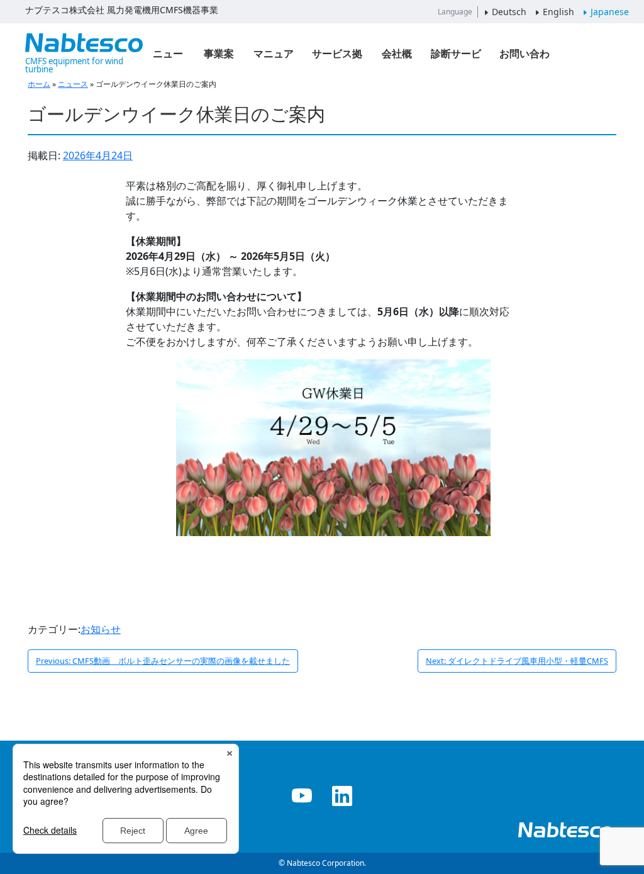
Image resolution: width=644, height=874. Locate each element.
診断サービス (456, 58)
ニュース (168, 58)
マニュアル (273, 58)
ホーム (39, 84)
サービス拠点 (337, 58)
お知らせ (100, 629)
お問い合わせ (524, 58)
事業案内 (219, 58)
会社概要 (397, 58)
